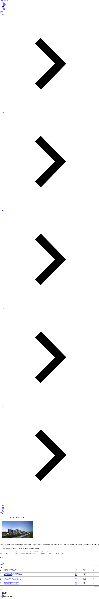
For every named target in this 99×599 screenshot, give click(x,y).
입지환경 (4, 3)
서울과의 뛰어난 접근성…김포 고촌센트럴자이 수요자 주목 (10, 570)
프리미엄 (4, 5)
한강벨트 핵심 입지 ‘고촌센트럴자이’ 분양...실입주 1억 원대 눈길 (10, 569)
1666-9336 (4, 593)
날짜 (88, 568)
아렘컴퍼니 (76, 573)
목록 (97, 565)
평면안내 (4, 8)
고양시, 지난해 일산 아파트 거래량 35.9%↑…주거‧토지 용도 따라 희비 (11, 578)
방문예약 (4, 9)
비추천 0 (3, 563)
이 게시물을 (1, 564)
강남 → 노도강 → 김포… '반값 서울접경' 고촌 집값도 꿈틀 (12, 517)
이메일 (2, 594)
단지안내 (3, 6)
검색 (1, 589)
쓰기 (95, 586)
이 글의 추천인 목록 (94, 565)
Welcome (3, 1)
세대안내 (3, 7)
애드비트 (1, 519)
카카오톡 (3, 595)
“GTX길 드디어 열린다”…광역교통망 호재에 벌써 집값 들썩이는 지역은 (11, 582)
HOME (2, 513)
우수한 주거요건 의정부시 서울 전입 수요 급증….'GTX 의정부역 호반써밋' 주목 (12, 581)
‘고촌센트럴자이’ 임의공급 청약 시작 (8, 575)
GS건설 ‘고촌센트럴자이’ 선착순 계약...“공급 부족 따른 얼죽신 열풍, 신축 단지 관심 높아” (13, 574)
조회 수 (95, 568)
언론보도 (4, 10)
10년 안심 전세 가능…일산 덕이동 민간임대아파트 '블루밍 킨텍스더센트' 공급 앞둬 (12, 579)
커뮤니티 (3, 508)
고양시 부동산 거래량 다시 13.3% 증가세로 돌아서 (9, 577)
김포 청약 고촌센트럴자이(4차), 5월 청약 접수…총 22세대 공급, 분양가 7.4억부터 (12, 573)
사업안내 (3, 2)
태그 (97, 586)
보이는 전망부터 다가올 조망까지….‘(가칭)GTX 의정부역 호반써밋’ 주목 (11, 584)
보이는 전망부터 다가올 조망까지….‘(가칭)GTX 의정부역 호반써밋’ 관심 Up (12, 583)
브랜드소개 (4, 4)
